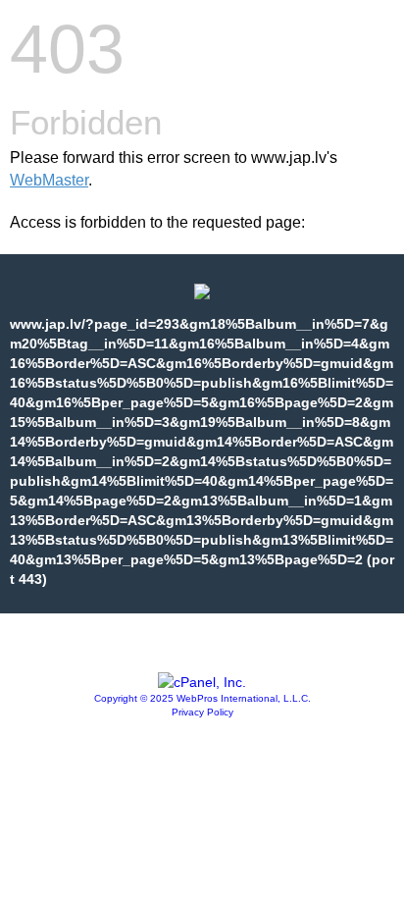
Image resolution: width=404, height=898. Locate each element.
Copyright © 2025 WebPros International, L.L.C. (202, 698)
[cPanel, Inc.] (202, 682)
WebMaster (49, 180)
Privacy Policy (202, 712)
